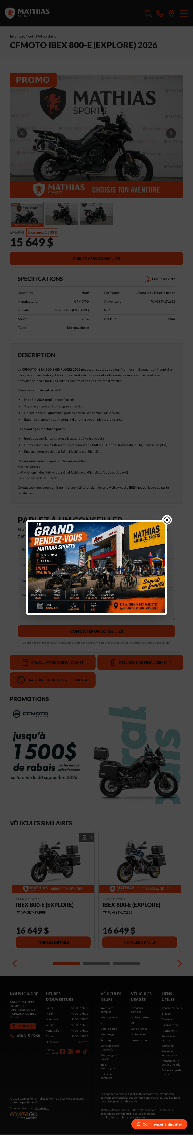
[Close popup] (167, 520)
